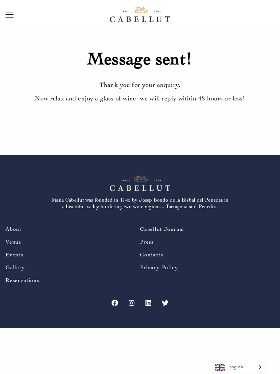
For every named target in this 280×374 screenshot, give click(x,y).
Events (14, 255)
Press (147, 242)
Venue (13, 242)
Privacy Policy (159, 267)
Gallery (15, 267)
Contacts (151, 255)
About (13, 229)
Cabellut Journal (162, 229)
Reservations (22, 280)
